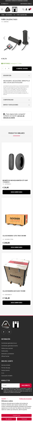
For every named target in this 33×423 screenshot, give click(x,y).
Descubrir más (16, 192)
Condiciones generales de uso (9, 343)
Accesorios (9, 14)
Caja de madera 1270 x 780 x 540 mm (14, 235)
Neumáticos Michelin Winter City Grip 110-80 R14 (15, 181)
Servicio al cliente (5, 365)
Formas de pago (5, 367)
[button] (4, 399)
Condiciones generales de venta (9, 345)
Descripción (7, 75)
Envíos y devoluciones (10, 105)
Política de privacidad (7, 348)
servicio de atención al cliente (13, 117)
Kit (14, 14)
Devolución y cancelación (7, 353)
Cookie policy (4, 351)
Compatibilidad (8, 100)
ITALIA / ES (5, 3)
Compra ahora (22, 68)
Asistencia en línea (26, 3)
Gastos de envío (5, 370)
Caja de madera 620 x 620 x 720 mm (14, 291)
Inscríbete (26, 385)
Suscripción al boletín (6, 375)
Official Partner (5, 356)
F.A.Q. (2, 373)
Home (2, 14)
